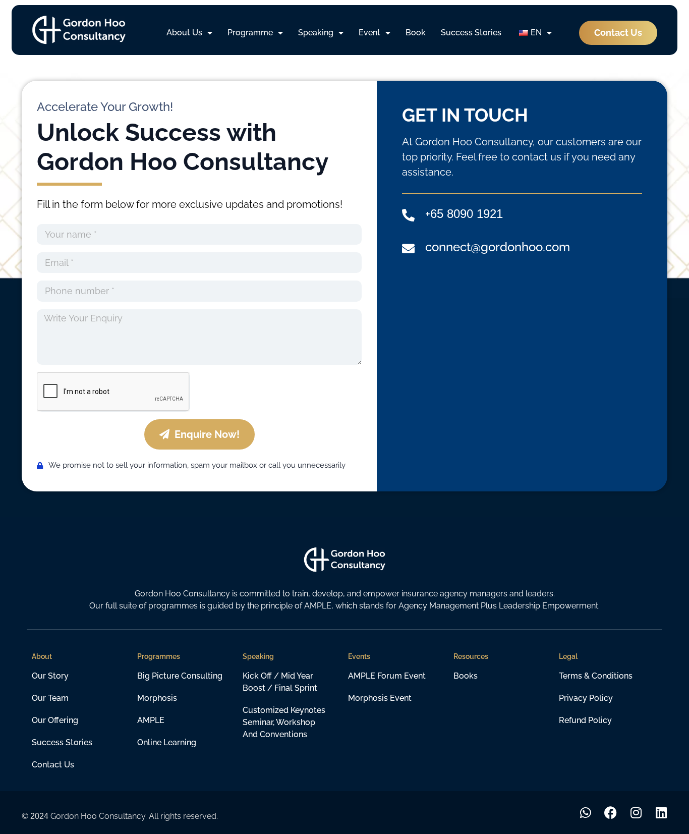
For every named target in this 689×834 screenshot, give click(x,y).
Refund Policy (585, 720)
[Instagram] (635, 812)
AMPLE (150, 720)
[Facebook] (610, 812)
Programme (250, 32)
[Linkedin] (661, 812)
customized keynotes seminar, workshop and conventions (284, 722)
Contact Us (53, 764)
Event (369, 32)
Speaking (315, 32)
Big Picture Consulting (179, 676)
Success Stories (471, 32)
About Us (184, 32)
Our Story (50, 676)
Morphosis (157, 698)
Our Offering (55, 720)
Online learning (166, 742)
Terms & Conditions (596, 676)
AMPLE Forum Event (387, 676)
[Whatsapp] (585, 812)
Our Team (50, 698)
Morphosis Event (380, 698)
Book (416, 32)
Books (465, 676)
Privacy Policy (586, 698)
